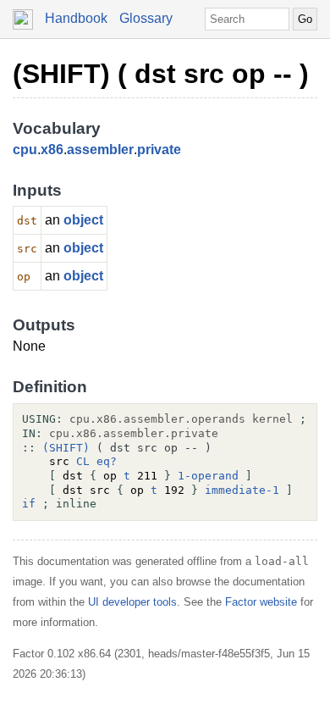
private (159, 149)
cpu (25, 149)
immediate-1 (242, 490)
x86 (52, 149)
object (83, 220)
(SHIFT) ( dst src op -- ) (161, 73)
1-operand (208, 475)
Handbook (76, 18)
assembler (100, 149)
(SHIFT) (66, 447)
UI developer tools (132, 602)
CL (83, 461)
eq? (106, 461)
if (29, 503)
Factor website (261, 602)
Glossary (146, 18)
